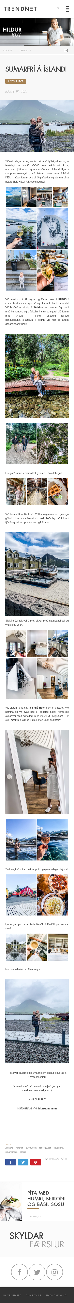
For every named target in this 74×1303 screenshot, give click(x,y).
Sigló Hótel (39, 707)
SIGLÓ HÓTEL (58, 1148)
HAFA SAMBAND (56, 1295)
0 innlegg (54, 1158)
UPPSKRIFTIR (25, 50)
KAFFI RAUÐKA (31, 1148)
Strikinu (38, 307)
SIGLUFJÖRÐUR (11, 1152)
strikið (23, 1152)
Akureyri (9, 1148)
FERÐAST (19, 1148)
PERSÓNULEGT (15, 81)
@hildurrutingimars (45, 1108)
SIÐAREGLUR (33, 1295)
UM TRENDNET (12, 1295)
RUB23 (62, 299)
